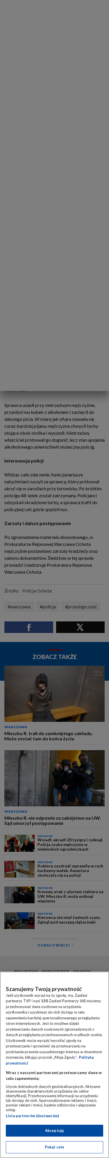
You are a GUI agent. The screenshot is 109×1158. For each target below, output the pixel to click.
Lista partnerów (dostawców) (32, 1115)
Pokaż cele (54, 1147)
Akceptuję (54, 1130)
